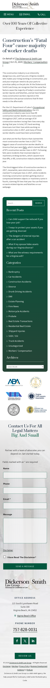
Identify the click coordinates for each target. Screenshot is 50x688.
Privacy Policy (24, 666)
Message (7, 514)
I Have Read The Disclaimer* (21, 557)
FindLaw (30, 670)
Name (6, 468)
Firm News (13, 306)
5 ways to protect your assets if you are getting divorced (24, 229)
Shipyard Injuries (16, 331)
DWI (10, 296)
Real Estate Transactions (20, 321)
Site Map (15, 666)
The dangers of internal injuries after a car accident (22, 237)
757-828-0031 (25, 629)
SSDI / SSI (13, 336)
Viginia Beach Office (26, 615)
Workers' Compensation (35, 62)
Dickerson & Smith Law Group (20, 663)
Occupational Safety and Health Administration (24, 108)
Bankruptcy (14, 271)
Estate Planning (16, 301)
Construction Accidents (19, 281)
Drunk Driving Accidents (20, 291)
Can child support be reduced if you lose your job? (24, 221)
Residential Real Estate (19, 326)
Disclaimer (8, 550)
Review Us (25, 655)
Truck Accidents (16, 340)
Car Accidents (15, 276)
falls (25, 147)
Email (26, 14)
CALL (43, 14)
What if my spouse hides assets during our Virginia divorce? (22, 246)
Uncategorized (15, 345)
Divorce (12, 286)
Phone (6, 483)
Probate (12, 316)
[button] (8, 14)
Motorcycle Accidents (18, 311)
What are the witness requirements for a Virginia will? (24, 254)
